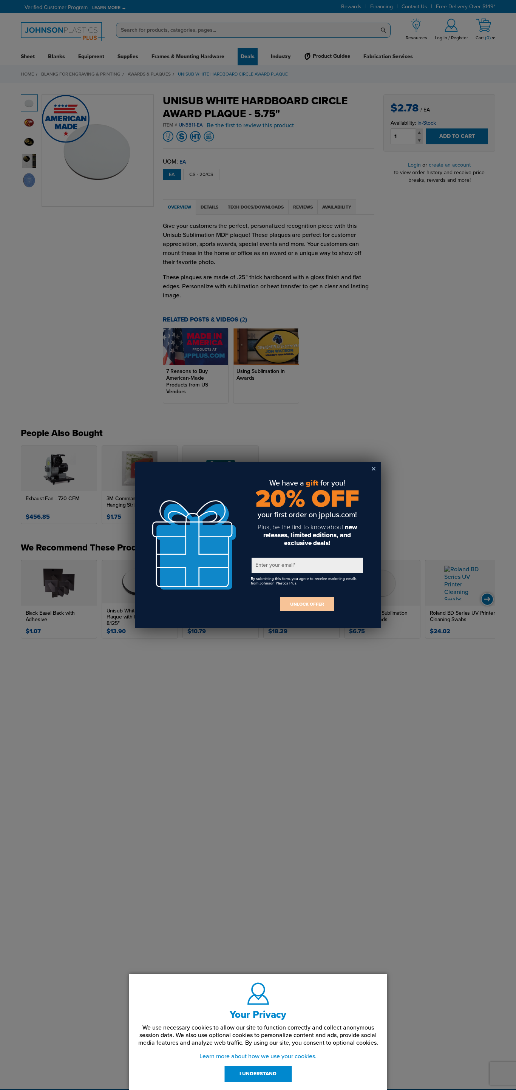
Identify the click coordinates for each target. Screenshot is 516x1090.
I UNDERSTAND (258, 1074)
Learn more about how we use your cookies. (258, 1056)
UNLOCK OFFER (307, 604)
